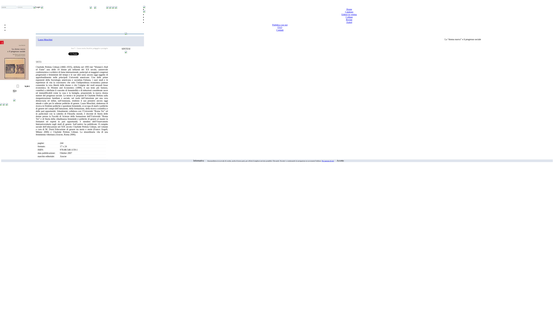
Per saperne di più (328, 161)
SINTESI (126, 49)
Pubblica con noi (280, 25)
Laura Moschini (45, 39)
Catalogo (349, 12)
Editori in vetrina (349, 14)
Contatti (279, 30)
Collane (349, 17)
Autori (349, 22)
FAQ (280, 27)
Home (349, 9)
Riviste (349, 19)
